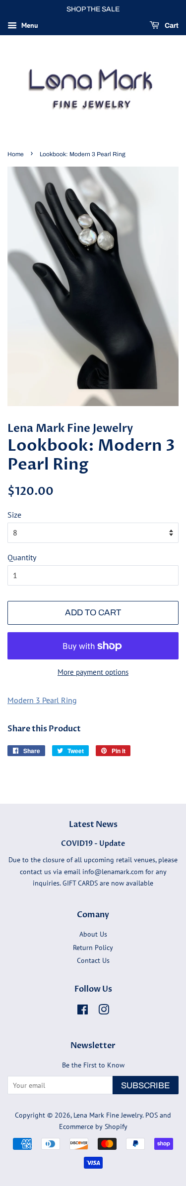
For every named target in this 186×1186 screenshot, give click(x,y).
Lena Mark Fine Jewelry (107, 1115)
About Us (93, 934)
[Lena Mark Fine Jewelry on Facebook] (82, 1011)
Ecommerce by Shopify (93, 1126)
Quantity (21, 557)
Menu (28, 25)
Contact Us (93, 960)
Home (15, 154)
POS (151, 1115)
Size (14, 515)
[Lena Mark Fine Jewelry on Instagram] (103, 1011)
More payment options (93, 672)
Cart (171, 25)
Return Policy (93, 947)
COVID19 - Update (93, 843)
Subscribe (145, 1085)
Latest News (93, 824)
